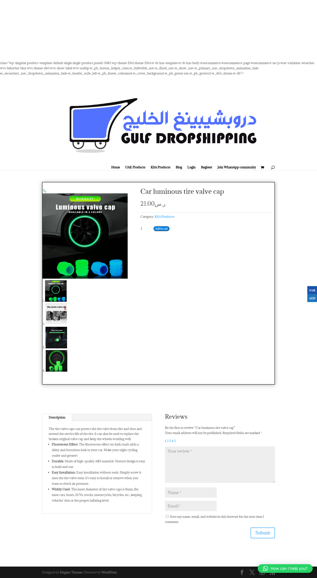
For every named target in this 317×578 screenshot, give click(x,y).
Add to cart (161, 229)
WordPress (109, 572)
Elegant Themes (71, 572)
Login (191, 167)
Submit (262, 533)
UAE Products (135, 167)
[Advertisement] (129, 30)
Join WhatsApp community (237, 167)
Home (115, 167)
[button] (44, 191)
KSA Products (160, 167)
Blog (179, 167)
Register (206, 167)
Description (57, 417)
